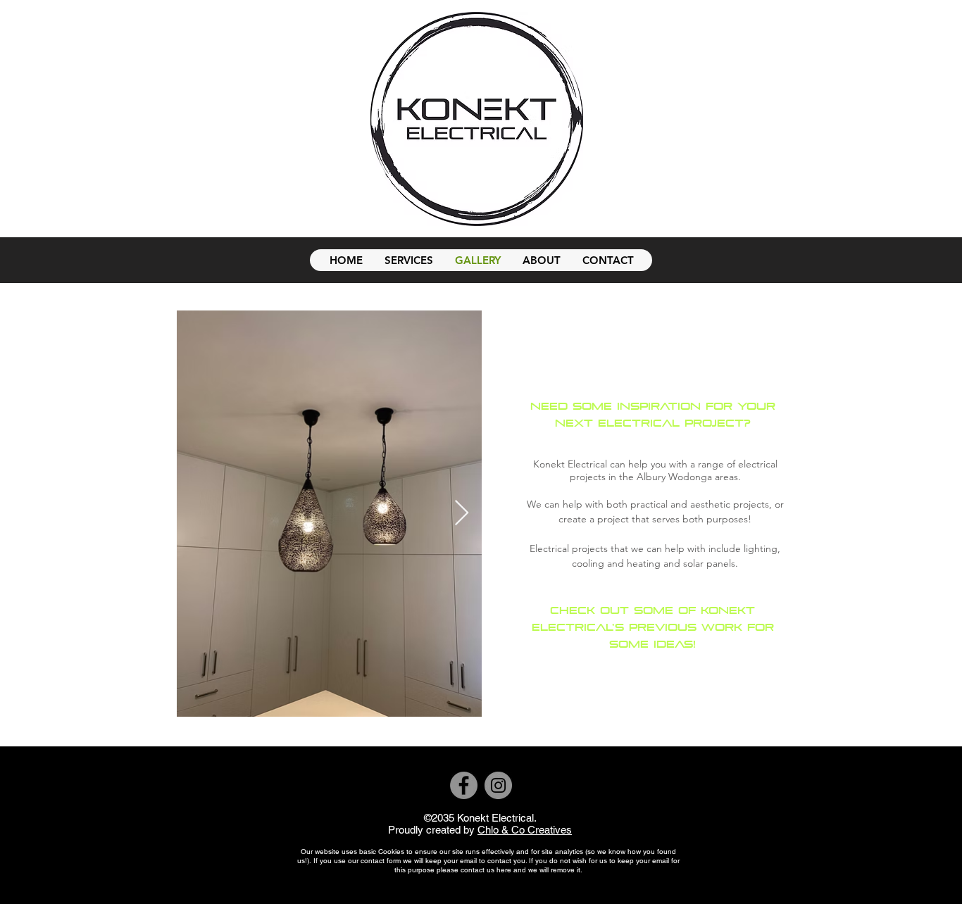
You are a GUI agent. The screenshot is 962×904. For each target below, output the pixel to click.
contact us (477, 869)
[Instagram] (498, 785)
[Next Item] (462, 513)
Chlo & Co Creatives (524, 830)
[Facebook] (463, 785)
